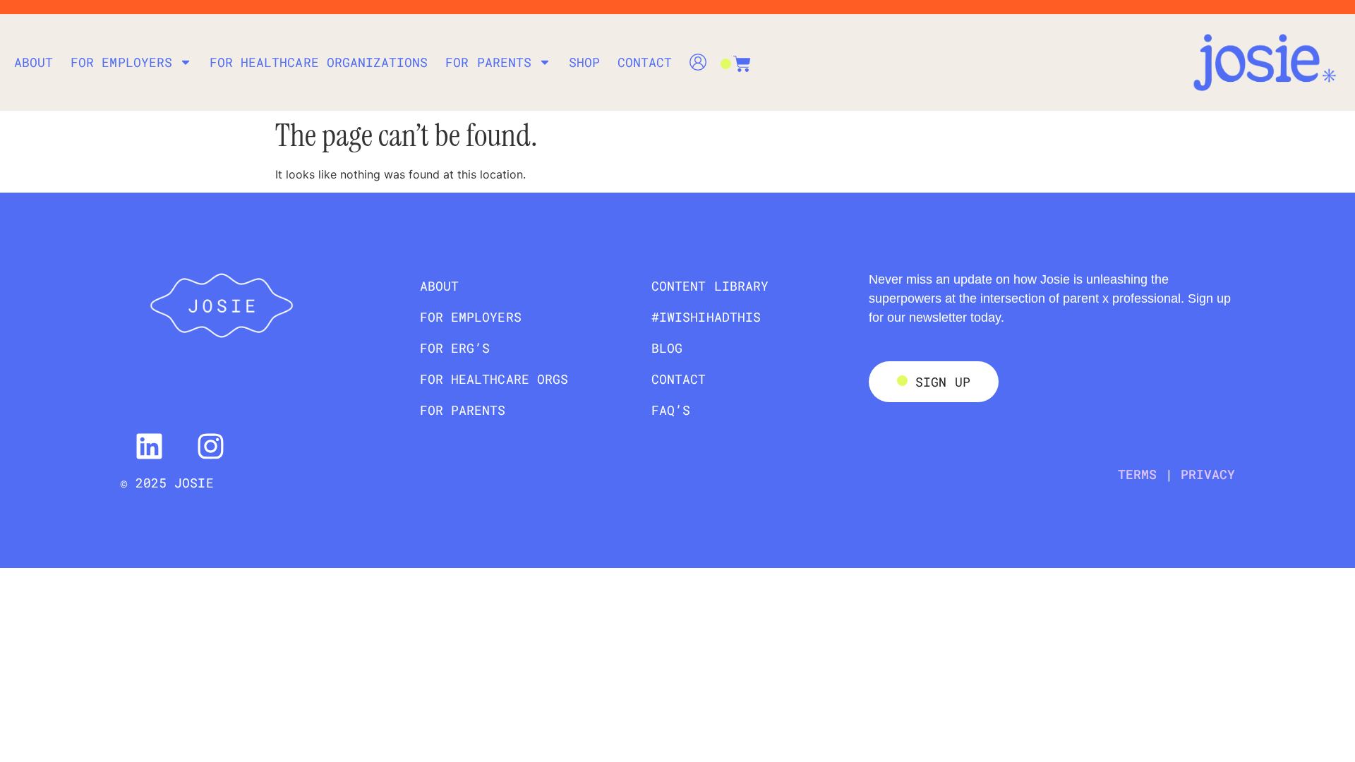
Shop (584, 62)
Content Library (710, 285)
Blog (666, 347)
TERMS (1137, 474)
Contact (645, 62)
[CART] (735, 56)
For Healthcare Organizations (319, 62)
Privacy (1208, 474)
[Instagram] (210, 447)
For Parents (488, 62)
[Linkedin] (149, 447)
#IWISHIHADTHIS (706, 316)
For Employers (121, 62)
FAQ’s (670, 409)
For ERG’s (455, 347)
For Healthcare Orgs (494, 378)
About (33, 62)
